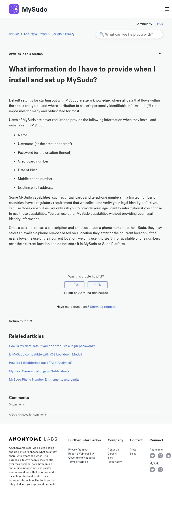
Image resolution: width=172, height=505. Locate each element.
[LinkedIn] (25, 258)
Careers (112, 453)
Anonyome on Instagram (160, 455)
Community (143, 24)
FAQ (160, 24)
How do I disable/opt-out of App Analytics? (40, 362)
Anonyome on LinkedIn (168, 455)
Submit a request (102, 306)
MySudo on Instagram (160, 469)
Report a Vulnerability (81, 453)
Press (133, 449)
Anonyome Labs (33, 439)
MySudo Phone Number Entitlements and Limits (44, 379)
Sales (133, 453)
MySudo (34, 9)
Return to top (18, 321)
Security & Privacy (35, 34)
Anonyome (156, 449)
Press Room (115, 462)
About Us (113, 449)
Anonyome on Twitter (152, 455)
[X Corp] (18, 258)
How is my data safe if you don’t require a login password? (52, 346)
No (99, 284)
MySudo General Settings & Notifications (39, 371)
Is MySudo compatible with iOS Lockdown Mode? (45, 354)
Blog (110, 457)
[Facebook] (12, 258)
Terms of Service (78, 462)
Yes (76, 284)
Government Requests (81, 457)
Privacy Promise (77, 449)
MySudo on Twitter (152, 469)
